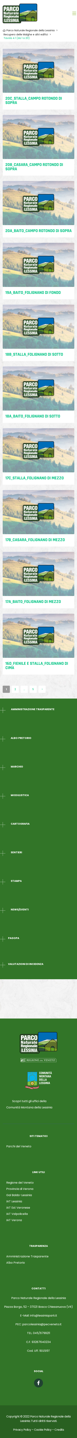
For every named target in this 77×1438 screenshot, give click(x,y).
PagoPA (13, 938)
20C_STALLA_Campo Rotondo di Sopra (33, 100)
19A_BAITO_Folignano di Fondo (33, 292)
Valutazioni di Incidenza (25, 964)
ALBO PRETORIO (21, 738)
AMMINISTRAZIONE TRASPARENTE (32, 709)
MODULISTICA (20, 795)
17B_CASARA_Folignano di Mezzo (35, 540)
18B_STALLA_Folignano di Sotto (34, 354)
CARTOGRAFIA (20, 824)
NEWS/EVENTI (20, 909)
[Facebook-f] (38, 1383)
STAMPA (16, 881)
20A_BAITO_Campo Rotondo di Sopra (38, 231)
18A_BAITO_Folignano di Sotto (32, 416)
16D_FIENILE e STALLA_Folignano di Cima (36, 665)
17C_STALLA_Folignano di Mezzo (34, 478)
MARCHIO (17, 766)
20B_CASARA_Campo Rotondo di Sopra (34, 167)
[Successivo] (42, 689)
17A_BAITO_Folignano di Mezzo (33, 601)
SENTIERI (16, 852)
